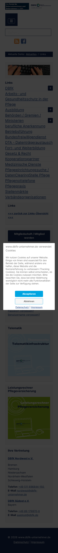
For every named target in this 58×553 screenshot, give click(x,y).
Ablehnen (29, 301)
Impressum (37, 307)
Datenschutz (22, 307)
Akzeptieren (29, 293)
